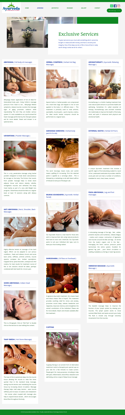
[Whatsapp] (111, 5)
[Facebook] (115, 5)
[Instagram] (118, 5)
